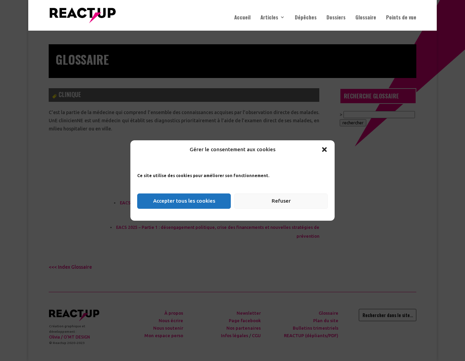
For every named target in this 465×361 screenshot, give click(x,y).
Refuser (281, 201)
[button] (324, 149)
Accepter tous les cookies (184, 201)
